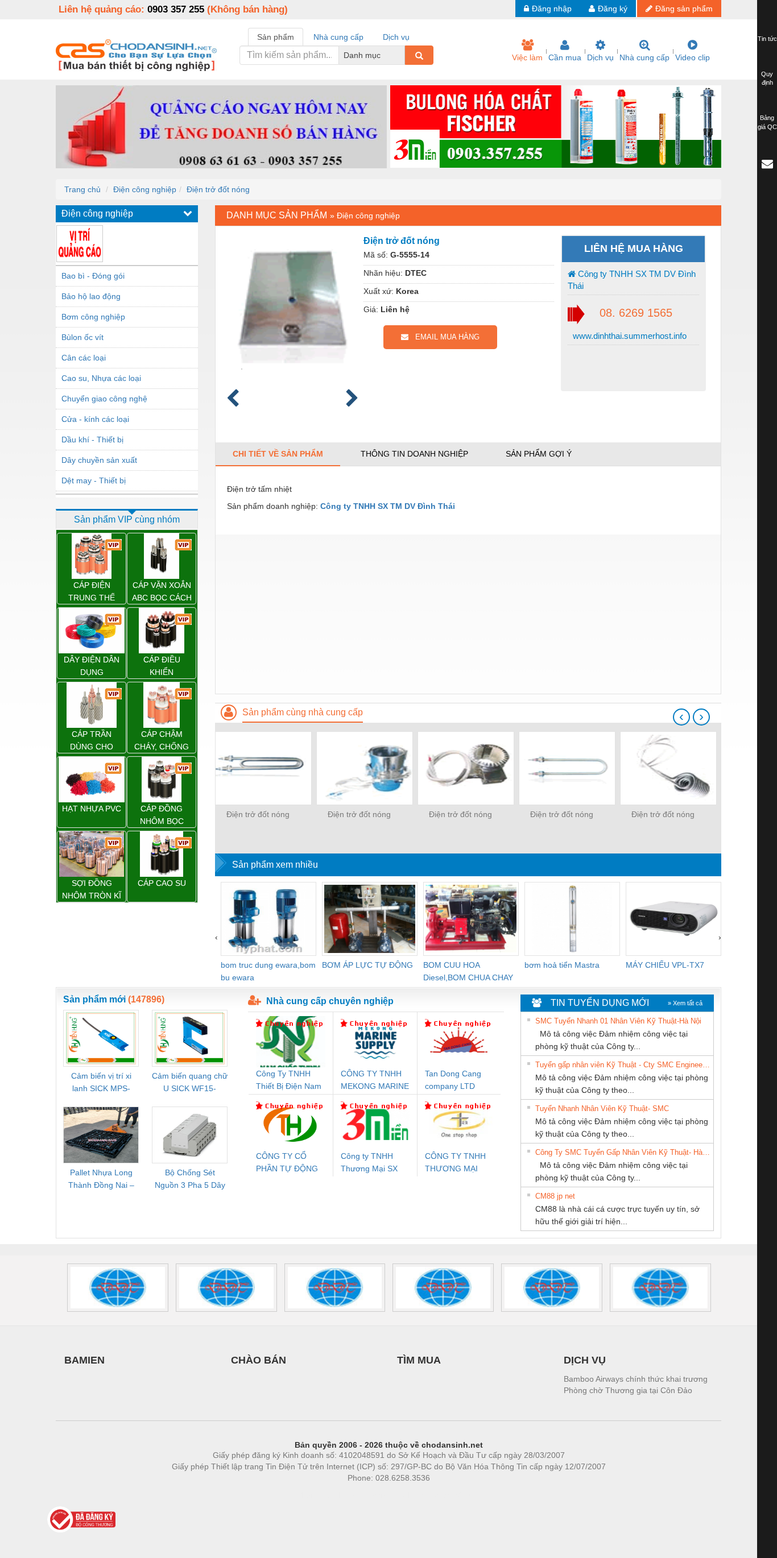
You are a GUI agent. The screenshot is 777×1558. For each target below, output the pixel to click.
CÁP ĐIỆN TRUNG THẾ (91, 591)
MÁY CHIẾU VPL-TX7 (665, 964)
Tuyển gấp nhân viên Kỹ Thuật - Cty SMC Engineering (622, 1064)
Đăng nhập (552, 8)
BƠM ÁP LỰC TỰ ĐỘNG (367, 964)
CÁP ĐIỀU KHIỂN (161, 666)
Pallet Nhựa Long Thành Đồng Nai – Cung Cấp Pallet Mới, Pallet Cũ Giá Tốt (101, 1179)
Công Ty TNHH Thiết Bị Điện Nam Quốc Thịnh (288, 1080)
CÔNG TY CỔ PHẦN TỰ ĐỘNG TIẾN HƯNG (287, 1163)
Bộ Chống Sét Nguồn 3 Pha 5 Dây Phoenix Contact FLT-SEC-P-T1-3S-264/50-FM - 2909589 (190, 1179)
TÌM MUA (419, 1360)
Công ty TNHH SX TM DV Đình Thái (632, 280)
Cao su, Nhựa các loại (101, 378)
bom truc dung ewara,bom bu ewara (268, 971)
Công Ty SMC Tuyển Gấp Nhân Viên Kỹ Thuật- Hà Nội (622, 1152)
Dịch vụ (600, 57)
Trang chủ (82, 189)
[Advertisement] (468, 614)
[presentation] (681, 717)
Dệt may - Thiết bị (93, 480)
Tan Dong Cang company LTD (453, 1080)
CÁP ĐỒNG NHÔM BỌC (162, 815)
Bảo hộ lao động (91, 296)
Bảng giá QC (767, 122)
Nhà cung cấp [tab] (338, 37)
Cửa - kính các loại (95, 419)
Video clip (692, 57)
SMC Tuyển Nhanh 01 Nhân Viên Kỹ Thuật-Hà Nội (618, 1021)
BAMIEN (84, 1360)
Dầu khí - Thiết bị (92, 439)
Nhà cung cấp (644, 57)
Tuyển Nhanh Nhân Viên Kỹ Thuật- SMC (602, 1108)
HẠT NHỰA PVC (91, 808)
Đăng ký (612, 8)
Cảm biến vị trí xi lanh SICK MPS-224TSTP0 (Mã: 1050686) (101, 1083)
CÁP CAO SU (162, 883)
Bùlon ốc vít (82, 337)
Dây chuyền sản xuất (99, 460)
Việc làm (527, 57)
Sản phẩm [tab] (275, 37)
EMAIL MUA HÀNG (444, 337)
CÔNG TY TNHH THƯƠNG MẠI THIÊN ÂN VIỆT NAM (455, 1163)
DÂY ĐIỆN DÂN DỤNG (91, 666)
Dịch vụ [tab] (396, 37)
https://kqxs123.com (444, 1494)
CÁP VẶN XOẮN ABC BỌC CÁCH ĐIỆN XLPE (162, 592)
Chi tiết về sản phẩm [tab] (278, 453)
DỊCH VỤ (585, 1360)
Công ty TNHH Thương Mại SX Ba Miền (369, 1163)
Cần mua (564, 57)
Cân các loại (83, 357)
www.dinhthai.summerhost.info (629, 336)
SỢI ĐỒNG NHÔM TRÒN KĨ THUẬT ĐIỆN (91, 890)
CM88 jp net (555, 1196)
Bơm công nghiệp (93, 316)
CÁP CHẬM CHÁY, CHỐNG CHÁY (161, 741)
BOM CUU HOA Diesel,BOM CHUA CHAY (468, 971)
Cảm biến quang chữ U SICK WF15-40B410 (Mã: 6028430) (190, 1083)
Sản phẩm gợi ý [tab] (539, 453)
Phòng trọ (314, 1494)
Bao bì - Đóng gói (93, 275)
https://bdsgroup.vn (373, 1494)
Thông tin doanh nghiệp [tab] (414, 453)
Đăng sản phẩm (684, 8)
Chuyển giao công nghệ (104, 398)
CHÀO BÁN (258, 1360)
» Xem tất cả (685, 1003)
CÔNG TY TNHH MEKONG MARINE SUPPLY (375, 1080)
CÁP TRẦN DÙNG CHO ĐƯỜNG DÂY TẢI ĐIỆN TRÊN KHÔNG (92, 741)
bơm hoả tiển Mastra (562, 964)
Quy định (767, 78)
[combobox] (401, 55)
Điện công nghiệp (144, 189)
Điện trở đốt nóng (218, 189)
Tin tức (767, 38)
